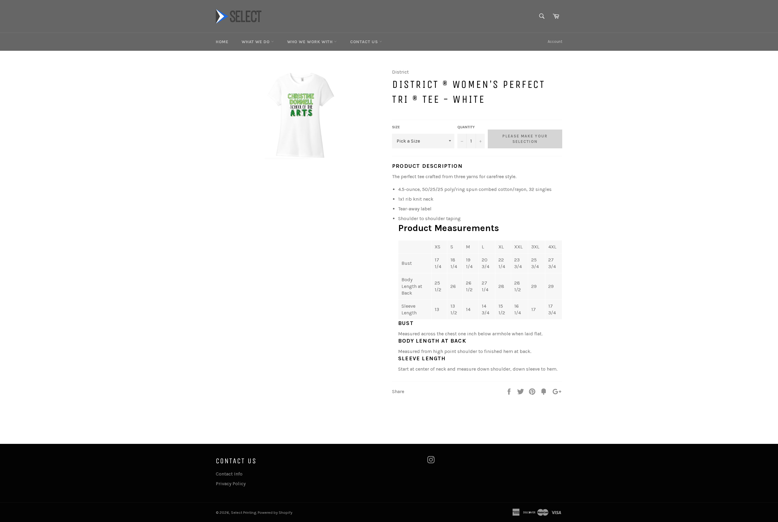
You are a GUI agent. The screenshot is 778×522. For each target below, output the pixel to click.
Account (555, 41)
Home (222, 41)
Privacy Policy (231, 483)
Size (396, 127)
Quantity (466, 127)
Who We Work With (310, 41)
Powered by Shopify (275, 512)
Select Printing (243, 512)
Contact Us (364, 41)
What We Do (256, 41)
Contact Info (229, 474)
